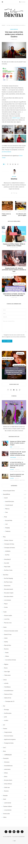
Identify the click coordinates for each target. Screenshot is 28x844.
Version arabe (6, 813)
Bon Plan (7, 555)
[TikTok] (22, 831)
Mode (5, 517)
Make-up (7, 508)
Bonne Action (7, 585)
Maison (6, 603)
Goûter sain (7, 787)
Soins (6, 512)
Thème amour (7, 675)
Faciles (7, 652)
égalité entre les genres (10, 739)
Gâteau (7, 656)
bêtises (6, 773)
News (11, 446)
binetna (14, 179)
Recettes (6, 649)
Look (6, 524)
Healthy (6, 641)
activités (6, 683)
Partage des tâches (9, 743)
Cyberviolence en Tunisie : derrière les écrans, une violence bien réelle (14, 294)
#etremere (6, 762)
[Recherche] (19, 1)
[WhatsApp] (18, 164)
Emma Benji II (7, 559)
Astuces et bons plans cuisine (11, 631)
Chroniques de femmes (9, 547)
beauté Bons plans (9, 501)
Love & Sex (6, 619)
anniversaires (7, 769)
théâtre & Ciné (7, 698)
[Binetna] (14, 13)
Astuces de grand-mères (9, 490)
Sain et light (7, 671)
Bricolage (6, 709)
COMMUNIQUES (8, 754)
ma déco (6, 720)
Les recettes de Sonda (10, 660)
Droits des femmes (14, 367)
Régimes (6, 664)
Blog (4, 536)
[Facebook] (8, 164)
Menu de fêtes (7, 645)
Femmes (5, 728)
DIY (4, 725)
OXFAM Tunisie (16, 118)
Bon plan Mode (8, 520)
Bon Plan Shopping (8, 578)
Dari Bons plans (7, 713)
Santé (4, 799)
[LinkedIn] (15, 164)
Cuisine (4, 627)
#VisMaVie (7, 551)
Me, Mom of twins (8, 570)
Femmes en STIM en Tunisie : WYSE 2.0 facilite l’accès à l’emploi (14, 244)
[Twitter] (10, 164)
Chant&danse (13, 457)
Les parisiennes (7, 810)
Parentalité (6, 758)
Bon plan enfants (8, 780)
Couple (4, 612)
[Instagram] (10, 831)
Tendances (7, 531)
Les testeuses (7, 600)
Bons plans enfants (8, 596)
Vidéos (4, 817)
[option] (14, 365)
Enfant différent (8, 783)
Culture (12, 469)
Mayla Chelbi (7, 566)
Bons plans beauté (8, 589)
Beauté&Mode (6, 494)
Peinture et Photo (8, 694)
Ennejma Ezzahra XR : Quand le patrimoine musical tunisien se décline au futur (14, 269)
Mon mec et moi (7, 622)
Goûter (6, 638)
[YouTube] (14, 831)
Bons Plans (5, 574)
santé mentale (7, 802)
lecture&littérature (8, 690)
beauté (6, 498)
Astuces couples (8, 615)
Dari (4, 706)
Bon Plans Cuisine (8, 582)
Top (14, 840)
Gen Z (4, 747)
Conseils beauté (9, 505)
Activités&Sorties (8, 765)
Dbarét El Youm (7, 634)
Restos (6, 668)
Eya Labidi (6, 563)
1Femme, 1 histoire (8, 540)
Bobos (5, 776)
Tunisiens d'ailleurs (7, 806)
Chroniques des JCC (9, 701)
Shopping (7, 527)
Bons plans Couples (8, 593)
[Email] (13, 164)
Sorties (6, 607)
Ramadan (5, 795)
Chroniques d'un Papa (9, 544)
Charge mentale (14, 29)
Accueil (3, 25)
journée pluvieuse (6, 151)
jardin (5, 717)
